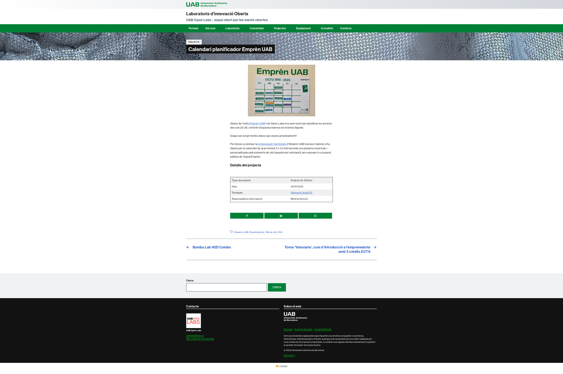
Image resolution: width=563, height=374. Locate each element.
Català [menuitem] (283, 366)
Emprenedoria (256, 232)
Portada (193, 28)
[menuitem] (281, 366)
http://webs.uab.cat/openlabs (200, 338)
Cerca (190, 280)
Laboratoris (232, 28)
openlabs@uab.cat (195, 335)
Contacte (346, 28)
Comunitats (257, 28)
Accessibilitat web (322, 329)
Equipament (303, 28)
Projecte (194, 42)
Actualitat (327, 28)
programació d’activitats (272, 144)
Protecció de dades (303, 329)
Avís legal (288, 329)
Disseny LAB (241, 232)
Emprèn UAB (257, 123)
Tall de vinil (271, 232)
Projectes (280, 28)
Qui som (210, 28)
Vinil (280, 232)
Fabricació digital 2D (301, 192)
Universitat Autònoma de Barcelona (206, 4)
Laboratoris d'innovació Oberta (217, 13)
